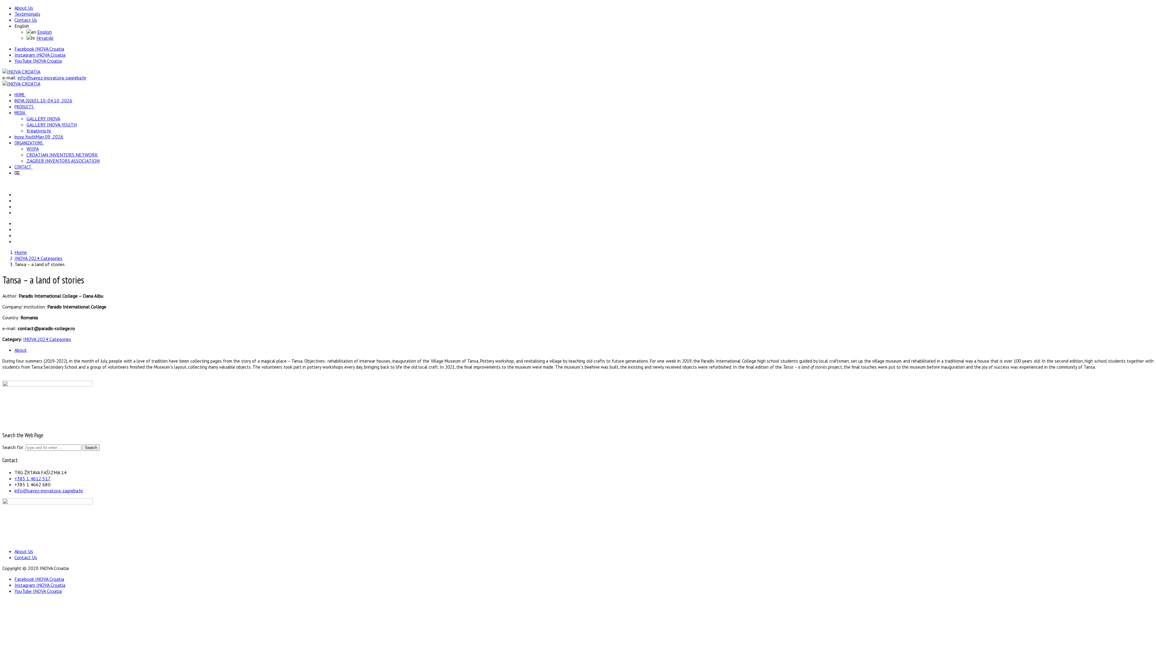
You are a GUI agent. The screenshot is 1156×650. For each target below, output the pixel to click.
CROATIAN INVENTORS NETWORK (62, 155)
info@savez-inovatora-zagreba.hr (52, 78)
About (20, 350)
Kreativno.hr (38, 131)
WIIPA (32, 149)
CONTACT (22, 167)
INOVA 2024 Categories (47, 339)
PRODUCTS (23, 107)
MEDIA (19, 113)
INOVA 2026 (43, 101)
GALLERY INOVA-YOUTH (51, 125)
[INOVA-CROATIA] (21, 72)
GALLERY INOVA (43, 119)
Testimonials (27, 14)
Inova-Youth (38, 137)
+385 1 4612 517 (32, 478)
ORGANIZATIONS (28, 143)
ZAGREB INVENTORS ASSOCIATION (63, 161)
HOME (19, 94)
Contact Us (25, 20)
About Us (23, 8)
